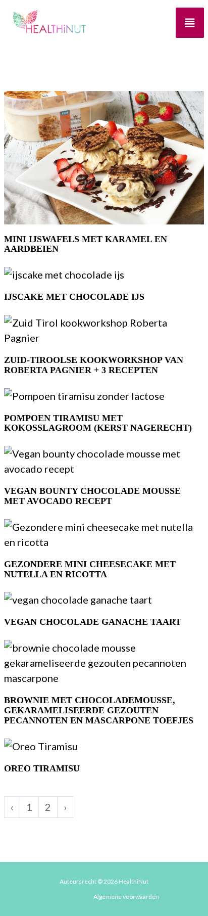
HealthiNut (133, 881)
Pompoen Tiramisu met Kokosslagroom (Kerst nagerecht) (98, 423)
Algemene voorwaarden (126, 896)
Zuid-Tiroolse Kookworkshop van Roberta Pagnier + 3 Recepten (93, 365)
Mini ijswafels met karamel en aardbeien (85, 244)
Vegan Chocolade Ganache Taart (92, 622)
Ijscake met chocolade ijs (74, 297)
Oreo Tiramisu (42, 768)
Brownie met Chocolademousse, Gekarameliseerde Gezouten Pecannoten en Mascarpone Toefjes (98, 710)
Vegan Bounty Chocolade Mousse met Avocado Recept (92, 496)
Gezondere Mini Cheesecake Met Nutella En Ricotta (90, 569)
